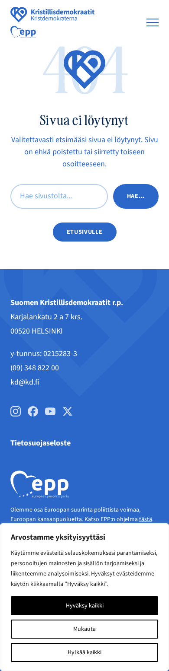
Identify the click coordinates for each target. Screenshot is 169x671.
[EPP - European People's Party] (23, 32)
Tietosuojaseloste (40, 443)
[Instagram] (15, 411)
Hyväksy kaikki (85, 605)
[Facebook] (33, 411)
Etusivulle (85, 232)
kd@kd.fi (24, 382)
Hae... (136, 196)
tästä (145, 519)
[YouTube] (50, 411)
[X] (67, 411)
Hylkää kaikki (84, 652)
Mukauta (84, 629)
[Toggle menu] (152, 22)
